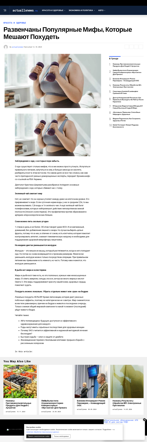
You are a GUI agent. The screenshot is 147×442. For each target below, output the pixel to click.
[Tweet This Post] (131, 47)
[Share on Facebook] (127, 47)
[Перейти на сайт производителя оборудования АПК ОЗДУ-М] (124, 429)
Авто (100, 10)
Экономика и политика (81, 10)
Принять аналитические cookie (38, 436)
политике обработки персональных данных (42, 432)
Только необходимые (61, 436)
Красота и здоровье (52, 10)
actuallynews (17, 47)
